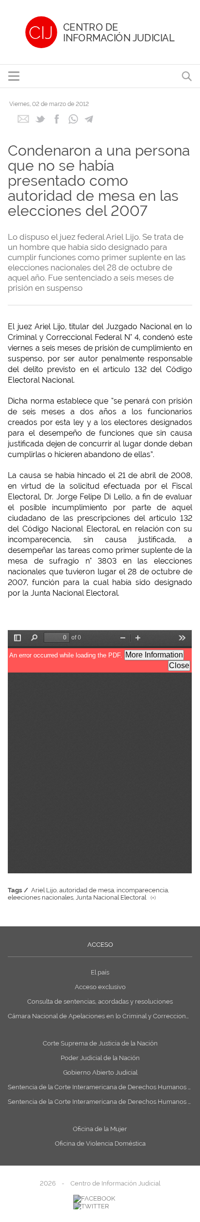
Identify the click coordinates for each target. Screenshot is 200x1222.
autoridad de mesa (86, 890)
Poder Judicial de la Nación (100, 1058)
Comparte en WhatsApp (73, 119)
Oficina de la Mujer (100, 1129)
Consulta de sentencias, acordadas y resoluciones (100, 1001)
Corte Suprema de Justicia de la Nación (100, 1043)
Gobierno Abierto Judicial (100, 1072)
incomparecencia (142, 890)
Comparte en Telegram (89, 119)
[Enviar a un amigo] (23, 122)
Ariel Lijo (44, 890)
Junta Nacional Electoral (111, 897)
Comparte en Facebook (56, 119)
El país (100, 972)
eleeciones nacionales (40, 897)
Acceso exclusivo (100, 987)
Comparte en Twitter (40, 119)
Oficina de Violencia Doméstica (100, 1143)
